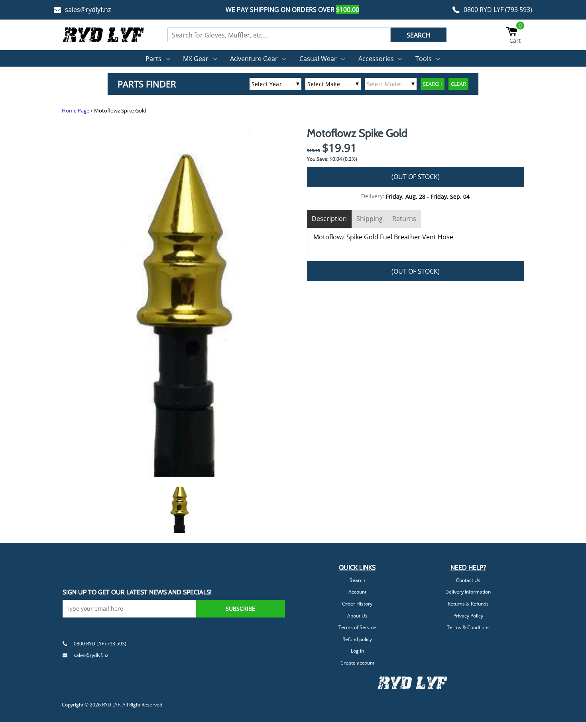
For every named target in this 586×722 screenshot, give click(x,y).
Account (357, 591)
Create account (357, 662)
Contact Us (468, 580)
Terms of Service (357, 627)
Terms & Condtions (468, 627)
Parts (153, 58)
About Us (357, 615)
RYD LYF (111, 704)
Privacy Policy (468, 615)
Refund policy (357, 639)
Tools (423, 58)
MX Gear (195, 58)
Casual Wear (318, 58)
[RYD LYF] (104, 35)
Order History (357, 603)
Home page (75, 110)
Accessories (376, 58)
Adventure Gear (254, 58)
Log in (357, 650)
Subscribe (240, 608)
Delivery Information (468, 591)
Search (357, 580)
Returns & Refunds (468, 603)
